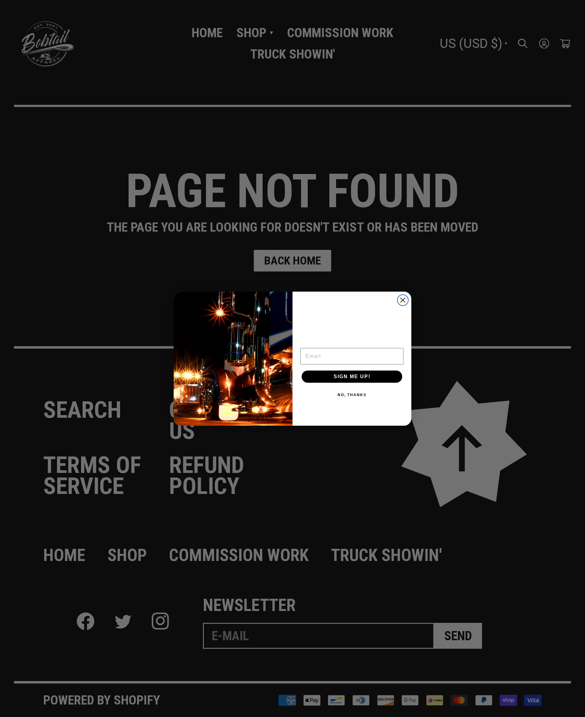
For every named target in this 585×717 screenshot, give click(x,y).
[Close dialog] (402, 300)
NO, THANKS (352, 395)
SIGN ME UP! (352, 376)
